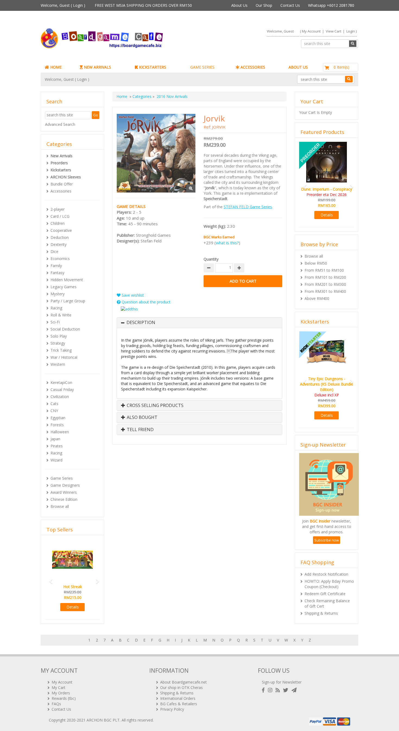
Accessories (60, 191)
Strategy (57, 343)
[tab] (199, 323)
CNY (54, 410)
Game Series (61, 478)
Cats (54, 403)
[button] (49, 579)
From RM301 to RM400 (325, 285)
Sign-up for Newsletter (282, 682)
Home (121, 96)
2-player (57, 209)
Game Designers (65, 485)
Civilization (59, 396)
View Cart (333, 31)
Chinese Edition (63, 499)
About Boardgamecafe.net (183, 682)
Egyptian (57, 417)
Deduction (59, 237)
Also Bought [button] (141, 417)
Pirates (56, 445)
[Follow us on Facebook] (264, 690)
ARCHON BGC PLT (103, 720)
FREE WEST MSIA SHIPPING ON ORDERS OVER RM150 (143, 5)
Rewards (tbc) (64, 698)
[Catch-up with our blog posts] (279, 690)
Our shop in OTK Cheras (181, 687)
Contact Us (290, 5)
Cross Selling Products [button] (154, 405)
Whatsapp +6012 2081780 (331, 5)
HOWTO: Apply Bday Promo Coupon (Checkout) (329, 573)
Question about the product (145, 301)
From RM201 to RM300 (325, 278)
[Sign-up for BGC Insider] (294, 690)
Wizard (56, 460)
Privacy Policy (172, 709)
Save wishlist (132, 295)
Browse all (59, 506)
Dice (54, 251)
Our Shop (264, 5)
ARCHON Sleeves (65, 176)
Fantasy (57, 272)
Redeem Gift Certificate (325, 582)
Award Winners (63, 492)
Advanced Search (60, 124)
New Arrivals (61, 155)
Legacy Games (63, 286)
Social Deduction (65, 329)
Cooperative (61, 230)
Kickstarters (60, 169)
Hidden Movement (66, 279)
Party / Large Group (67, 300)
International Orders (177, 698)
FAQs (56, 703)
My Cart (58, 687)
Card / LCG (59, 216)
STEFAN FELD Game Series (248, 206)
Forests (57, 424)
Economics (60, 258)
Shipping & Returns (321, 602)
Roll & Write (60, 315)
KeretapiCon (61, 382)
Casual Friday (62, 389)
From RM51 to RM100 (324, 264)
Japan (55, 438)
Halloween (59, 431)
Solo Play (58, 336)
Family (56, 265)
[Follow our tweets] (286, 690)
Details (72, 607)
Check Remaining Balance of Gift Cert (327, 592)
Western (57, 364)
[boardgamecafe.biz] (118, 38)
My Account (311, 31)
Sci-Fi (55, 322)
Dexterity (58, 244)
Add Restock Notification (326, 563)
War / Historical (63, 357)
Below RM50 (316, 257)
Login (78, 5)
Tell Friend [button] (140, 429)
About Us (239, 5)
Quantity (211, 259)
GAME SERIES (202, 67)
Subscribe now (326, 529)
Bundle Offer (61, 184)
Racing (56, 307)
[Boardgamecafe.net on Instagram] (271, 690)
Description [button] (140, 322)
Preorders (59, 162)
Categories (141, 96)
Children (57, 223)
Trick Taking (61, 350)
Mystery (57, 293)
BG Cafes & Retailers (178, 703)
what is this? (227, 242)
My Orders (61, 692)
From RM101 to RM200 (325, 271)
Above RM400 (317, 293)
